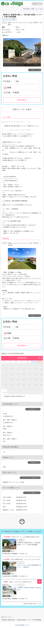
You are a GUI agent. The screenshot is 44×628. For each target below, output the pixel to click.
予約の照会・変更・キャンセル (33, 9)
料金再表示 (22, 100)
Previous (5, 52)
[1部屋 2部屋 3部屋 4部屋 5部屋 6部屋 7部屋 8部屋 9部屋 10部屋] (22, 87)
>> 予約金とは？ (33, 462)
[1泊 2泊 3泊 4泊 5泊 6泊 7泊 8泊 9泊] (27, 81)
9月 (39, 358)
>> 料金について (34, 70)
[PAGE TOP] (39, 581)
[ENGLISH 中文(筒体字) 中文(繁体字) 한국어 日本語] (37, 3)
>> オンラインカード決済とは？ (29, 477)
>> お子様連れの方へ (32, 409)
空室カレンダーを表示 (22, 109)
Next (39, 52)
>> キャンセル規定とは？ (31, 492)
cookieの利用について (22, 625)
